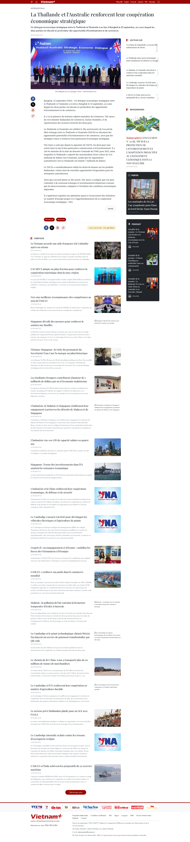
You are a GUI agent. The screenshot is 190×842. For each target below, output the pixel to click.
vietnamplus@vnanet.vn (86, 832)
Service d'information (143, 815)
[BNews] (66, 807)
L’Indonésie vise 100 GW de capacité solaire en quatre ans (60, 442)
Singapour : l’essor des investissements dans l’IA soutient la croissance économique (57, 466)
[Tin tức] (56, 807)
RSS (110, 815)
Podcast (136, 224)
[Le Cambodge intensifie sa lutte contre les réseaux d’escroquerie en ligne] (107, 742)
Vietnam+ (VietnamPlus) (48, 2)
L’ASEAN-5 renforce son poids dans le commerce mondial (57, 573)
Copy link (33, 116)
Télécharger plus (75, 792)
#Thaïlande (49, 219)
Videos (134, 175)
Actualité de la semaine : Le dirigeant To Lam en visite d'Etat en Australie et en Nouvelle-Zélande (136, 285)
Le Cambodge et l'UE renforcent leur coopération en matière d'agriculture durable (59, 687)
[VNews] (46, 807)
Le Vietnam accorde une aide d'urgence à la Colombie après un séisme (59, 245)
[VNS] (91, 807)
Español (140, 2)
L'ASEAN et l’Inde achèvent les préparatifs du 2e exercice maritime (61, 767)
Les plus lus (136, 40)
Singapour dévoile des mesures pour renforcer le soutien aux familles (57, 323)
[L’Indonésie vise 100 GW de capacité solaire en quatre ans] (107, 447)
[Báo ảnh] (137, 807)
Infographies (137, 109)
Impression (33, 110)
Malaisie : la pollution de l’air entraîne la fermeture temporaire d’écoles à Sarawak (58, 604)
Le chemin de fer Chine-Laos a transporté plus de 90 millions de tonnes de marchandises (59, 661)
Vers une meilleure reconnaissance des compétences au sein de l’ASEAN (61, 298)
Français (133, 2)
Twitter (33, 104)
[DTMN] (121, 807)
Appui (116, 815)
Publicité (75, 818)
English (126, 2)
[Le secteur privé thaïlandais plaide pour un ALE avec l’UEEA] (107, 718)
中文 (146, 2)
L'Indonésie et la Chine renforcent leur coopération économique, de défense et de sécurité (58, 490)
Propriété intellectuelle (80, 815)
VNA (132, 815)
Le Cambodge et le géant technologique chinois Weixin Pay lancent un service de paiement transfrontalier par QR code (60, 637)
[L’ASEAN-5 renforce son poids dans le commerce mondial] (107, 579)
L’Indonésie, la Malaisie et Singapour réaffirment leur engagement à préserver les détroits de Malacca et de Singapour (59, 409)
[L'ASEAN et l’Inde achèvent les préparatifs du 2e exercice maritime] (107, 773)
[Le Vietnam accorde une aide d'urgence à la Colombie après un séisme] (107, 250)
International (38, 8)
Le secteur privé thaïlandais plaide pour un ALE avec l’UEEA (59, 712)
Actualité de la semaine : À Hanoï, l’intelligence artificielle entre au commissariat (135, 260)
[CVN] (106, 807)
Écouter (136, 247)
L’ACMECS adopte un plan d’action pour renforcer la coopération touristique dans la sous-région (59, 270)
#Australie (61, 219)
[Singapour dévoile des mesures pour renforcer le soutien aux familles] (107, 328)
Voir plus (39, 238)
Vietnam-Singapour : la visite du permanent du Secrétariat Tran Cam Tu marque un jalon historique (59, 351)
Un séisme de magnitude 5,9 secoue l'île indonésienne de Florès (141, 46)
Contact (84, 818)
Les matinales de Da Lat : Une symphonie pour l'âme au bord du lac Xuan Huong (142, 205)
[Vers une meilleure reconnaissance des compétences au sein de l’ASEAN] (107, 304)
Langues (124, 815)
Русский (152, 2)
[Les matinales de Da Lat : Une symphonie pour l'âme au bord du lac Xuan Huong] (143, 189)
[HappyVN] (152, 807)
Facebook (33, 98)
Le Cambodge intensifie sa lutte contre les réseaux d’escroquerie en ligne (58, 737)
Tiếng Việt (119, 2)
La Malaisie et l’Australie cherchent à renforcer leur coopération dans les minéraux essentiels (141, 72)
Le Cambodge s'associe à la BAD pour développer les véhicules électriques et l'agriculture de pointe (59, 518)
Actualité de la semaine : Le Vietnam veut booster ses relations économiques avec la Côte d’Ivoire (136, 236)
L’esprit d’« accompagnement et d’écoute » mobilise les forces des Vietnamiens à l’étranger (60, 549)
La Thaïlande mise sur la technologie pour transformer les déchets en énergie (142, 59)
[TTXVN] (36, 807)
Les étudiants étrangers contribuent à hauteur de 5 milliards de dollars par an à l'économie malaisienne (59, 379)
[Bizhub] (76, 807)
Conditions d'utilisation (98, 815)
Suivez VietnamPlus (95, 228)
